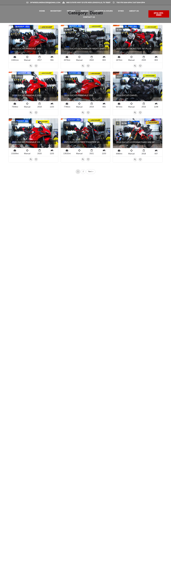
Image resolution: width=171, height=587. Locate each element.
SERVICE (85, 11)
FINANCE (71, 11)
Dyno (121, 11)
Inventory (55, 11)
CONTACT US (89, 17)
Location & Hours (103, 11)
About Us (134, 11)
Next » (90, 171)
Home (42, 11)
